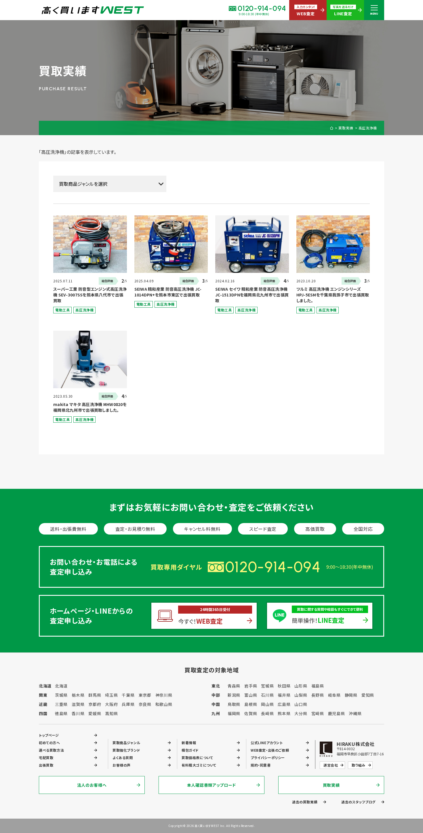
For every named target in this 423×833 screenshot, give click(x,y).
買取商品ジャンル (126, 742)
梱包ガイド (190, 750)
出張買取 (46, 765)
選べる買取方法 (51, 750)
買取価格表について (197, 757)
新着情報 (189, 742)
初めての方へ (49, 742)
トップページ (49, 735)
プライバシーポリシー (268, 757)
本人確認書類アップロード (211, 785)
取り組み (358, 765)
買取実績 (345, 128)
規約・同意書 (261, 765)
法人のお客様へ (92, 785)
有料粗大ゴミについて (199, 765)
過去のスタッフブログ (358, 801)
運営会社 (330, 765)
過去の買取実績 (304, 801)
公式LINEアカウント (267, 742)
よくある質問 (123, 757)
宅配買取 (46, 757)
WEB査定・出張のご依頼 (270, 750)
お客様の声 (122, 765)
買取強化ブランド (126, 750)
